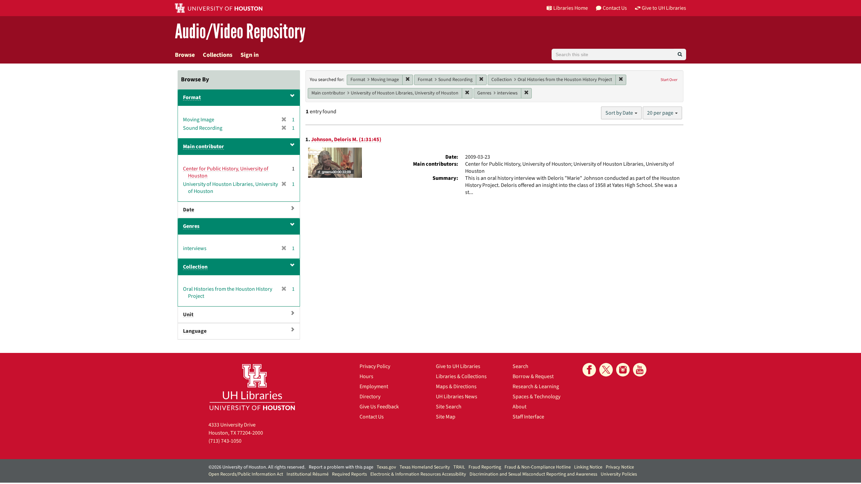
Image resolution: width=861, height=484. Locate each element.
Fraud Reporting (485, 467)
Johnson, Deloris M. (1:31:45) (346, 139)
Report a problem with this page (341, 467)
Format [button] (192, 97)
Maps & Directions (456, 386)
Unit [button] (188, 314)
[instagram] (623, 369)
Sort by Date (619, 113)
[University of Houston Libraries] (252, 387)
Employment (374, 386)
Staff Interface (528, 416)
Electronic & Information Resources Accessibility (418, 474)
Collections (217, 55)
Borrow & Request (533, 376)
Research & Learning (536, 386)
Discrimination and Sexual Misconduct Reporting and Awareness (533, 474)
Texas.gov (386, 467)
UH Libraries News (456, 396)
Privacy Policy (375, 366)
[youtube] (639, 369)
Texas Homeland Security (425, 467)
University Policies (619, 474)
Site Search (448, 406)
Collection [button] (195, 267)
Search (520, 366)
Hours (366, 376)
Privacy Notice (620, 467)
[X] (606, 369)
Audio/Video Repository (240, 31)
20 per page (660, 113)
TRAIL (459, 467)
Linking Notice (588, 467)
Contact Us (372, 416)
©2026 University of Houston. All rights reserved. (257, 467)
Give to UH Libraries (458, 366)
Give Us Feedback (379, 406)
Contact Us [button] (615, 8)
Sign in (249, 55)
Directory (370, 396)
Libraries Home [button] (570, 8)
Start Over (669, 80)
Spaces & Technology (536, 396)
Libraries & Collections (461, 376)
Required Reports (349, 474)
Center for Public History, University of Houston (225, 172)
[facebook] (589, 369)
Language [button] (195, 331)
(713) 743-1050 (225, 441)
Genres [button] (191, 226)
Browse (185, 55)
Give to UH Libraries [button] (664, 8)
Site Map (445, 416)
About (519, 406)
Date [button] (188, 209)
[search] (680, 54)
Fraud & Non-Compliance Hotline (537, 467)
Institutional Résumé (308, 474)
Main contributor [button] (203, 146)
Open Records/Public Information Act (246, 474)
